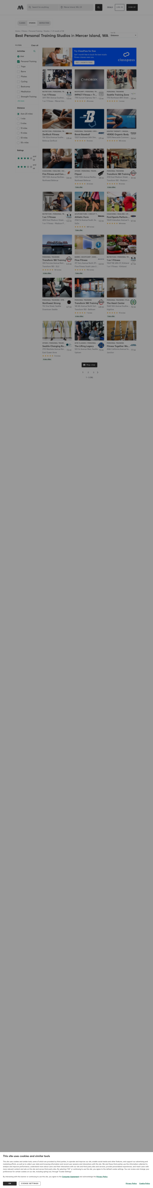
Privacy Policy (102, 1177)
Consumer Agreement (70, 1177)
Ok (9, 1183)
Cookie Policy (144, 1183)
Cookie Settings (29, 1183)
